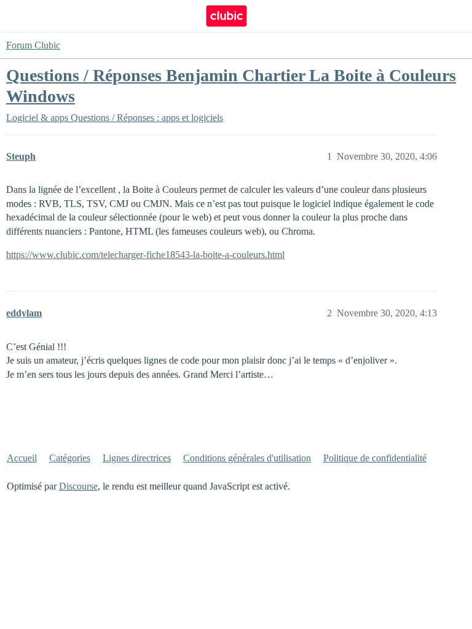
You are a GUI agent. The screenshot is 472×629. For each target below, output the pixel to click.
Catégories (69, 458)
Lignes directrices (137, 458)
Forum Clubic (33, 45)
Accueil (22, 458)
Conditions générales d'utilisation (247, 458)
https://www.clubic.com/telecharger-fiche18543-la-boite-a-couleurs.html (145, 254)
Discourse (78, 486)
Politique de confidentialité (375, 458)
